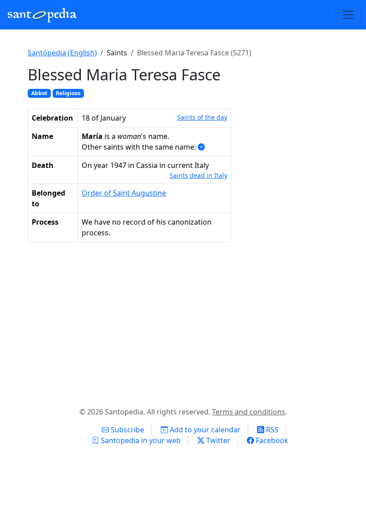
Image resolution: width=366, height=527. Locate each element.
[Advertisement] (183, 322)
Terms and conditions (248, 412)
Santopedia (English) (62, 53)
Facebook (271, 440)
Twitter (217, 440)
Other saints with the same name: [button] (140, 147)
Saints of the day (202, 117)
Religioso (68, 93)
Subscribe (126, 430)
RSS (271, 430)
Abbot (39, 93)
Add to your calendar (204, 430)
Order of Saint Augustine (124, 193)
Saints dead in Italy (198, 175)
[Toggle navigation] (348, 15)
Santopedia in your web (140, 440)
